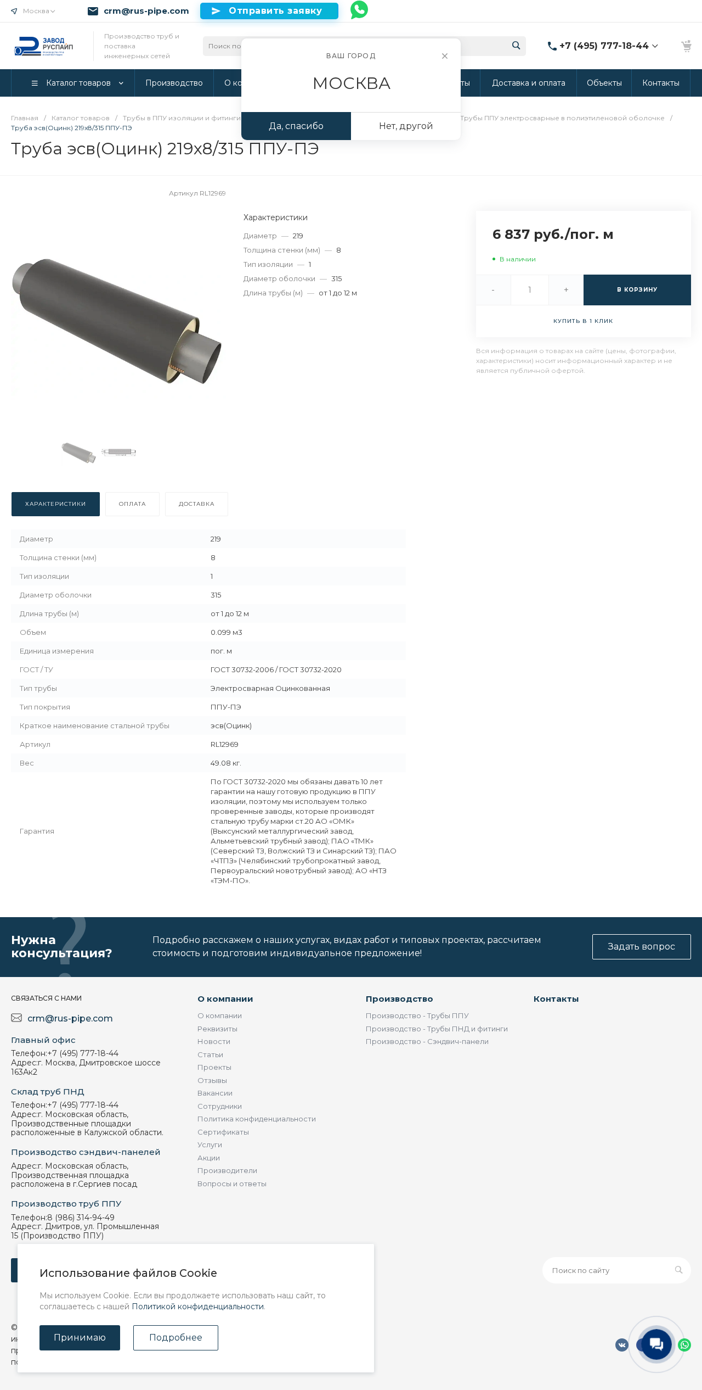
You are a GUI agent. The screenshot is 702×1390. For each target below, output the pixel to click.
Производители (227, 1170)
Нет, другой (406, 126)
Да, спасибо (296, 126)
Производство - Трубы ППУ (417, 1015)
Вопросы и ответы (232, 1183)
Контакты (556, 998)
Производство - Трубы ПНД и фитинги (437, 1028)
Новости (213, 1041)
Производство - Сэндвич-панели (427, 1041)
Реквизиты (217, 1028)
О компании (225, 998)
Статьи (210, 1054)
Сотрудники (219, 1106)
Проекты (214, 1067)
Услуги (209, 1144)
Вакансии (215, 1092)
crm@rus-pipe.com (146, 11)
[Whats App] (359, 11)
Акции (208, 1157)
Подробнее (175, 1337)
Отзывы (212, 1080)
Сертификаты (223, 1131)
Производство (399, 998)
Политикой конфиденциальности (198, 1306)
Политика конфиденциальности (256, 1118)
